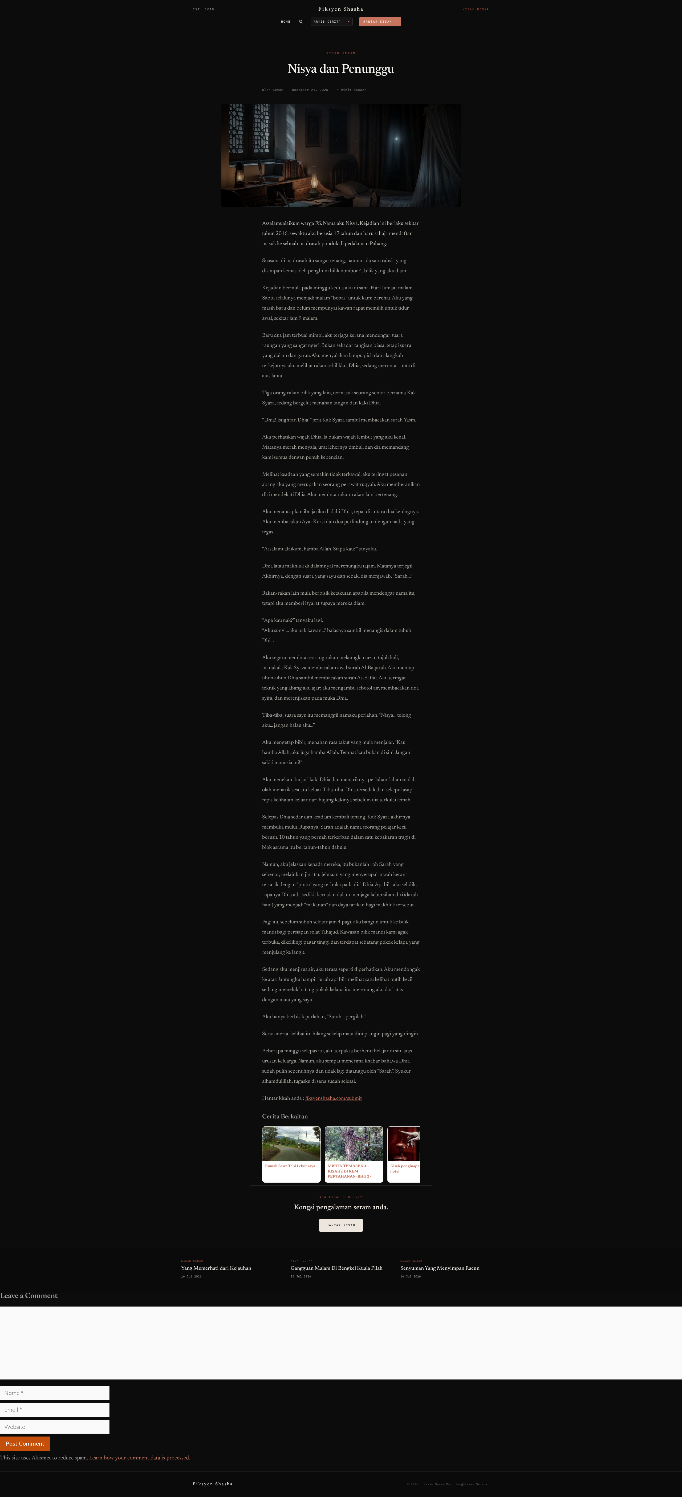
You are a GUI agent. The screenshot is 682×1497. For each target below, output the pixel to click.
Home (286, 21)
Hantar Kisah (341, 1225)
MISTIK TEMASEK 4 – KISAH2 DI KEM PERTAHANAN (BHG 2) (349, 1172)
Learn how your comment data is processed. (139, 1458)
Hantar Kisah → (380, 21)
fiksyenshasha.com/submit (333, 1098)
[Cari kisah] (301, 21)
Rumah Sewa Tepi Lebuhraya (290, 1166)
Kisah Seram (341, 53)
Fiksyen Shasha (341, 9)
